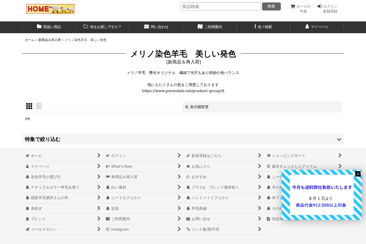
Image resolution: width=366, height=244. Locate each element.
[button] (263, 27)
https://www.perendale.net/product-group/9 (183, 90)
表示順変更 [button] (199, 106)
